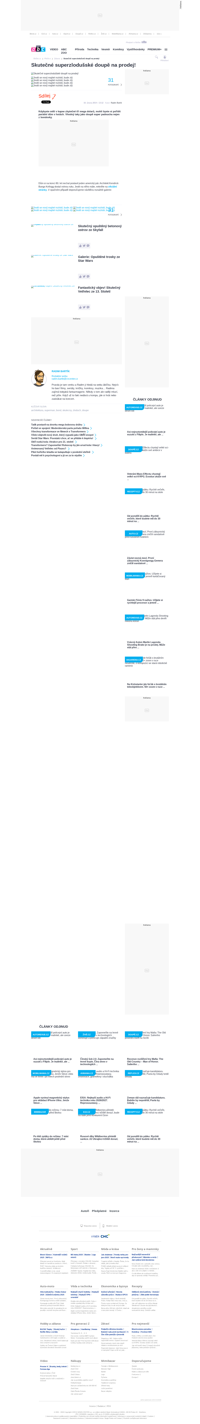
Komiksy (118, 49)
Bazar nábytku (106, 1391)
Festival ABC (146, 1332)
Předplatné (99, 1211)
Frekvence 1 (136, 1374)
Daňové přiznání (108, 1292)
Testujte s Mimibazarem (109, 1366)
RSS (109, 1406)
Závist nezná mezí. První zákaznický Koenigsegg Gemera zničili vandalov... (53, 1299)
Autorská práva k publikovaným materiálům (62, 1416)
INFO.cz (49, 1257)
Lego (103, 1374)
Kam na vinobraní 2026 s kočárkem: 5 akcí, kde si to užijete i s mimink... (145, 1270)
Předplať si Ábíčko (133, 42)
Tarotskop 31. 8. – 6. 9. (79, 1333)
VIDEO (54, 49)
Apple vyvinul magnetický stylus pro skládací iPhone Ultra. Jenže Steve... (84, 1312)
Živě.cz (104, 34)
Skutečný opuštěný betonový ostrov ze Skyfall (100, 228)
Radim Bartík (116, 103)
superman (50, 410)
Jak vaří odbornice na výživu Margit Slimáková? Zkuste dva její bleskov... (145, 1304)
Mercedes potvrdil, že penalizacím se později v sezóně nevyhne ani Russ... (53, 1309)
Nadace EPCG (122, 1295)
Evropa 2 (135, 1377)
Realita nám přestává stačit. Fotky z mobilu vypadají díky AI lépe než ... (83, 1302)
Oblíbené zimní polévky (141, 1292)
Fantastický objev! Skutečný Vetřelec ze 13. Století (99, 289)
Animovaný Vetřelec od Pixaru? (49, 448)
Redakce (101, 1406)
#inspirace (75, 1329)
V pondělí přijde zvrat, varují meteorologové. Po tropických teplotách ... (54, 1272)
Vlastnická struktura (76, 1418)
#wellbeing (85, 1329)
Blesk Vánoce (46, 1255)
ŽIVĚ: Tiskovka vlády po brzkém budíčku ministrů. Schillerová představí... (51, 1267)
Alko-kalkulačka (47, 1292)
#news (94, 1329)
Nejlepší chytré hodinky (81, 1292)
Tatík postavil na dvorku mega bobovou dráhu (56, 424)
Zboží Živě (74, 1369)
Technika (92, 49)
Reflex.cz (92, 34)
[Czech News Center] (105, 1236)
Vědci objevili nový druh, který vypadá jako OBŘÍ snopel (62, 435)
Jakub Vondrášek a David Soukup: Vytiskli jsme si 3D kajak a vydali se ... (53, 1337)
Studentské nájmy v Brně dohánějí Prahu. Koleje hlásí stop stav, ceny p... (114, 1299)
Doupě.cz (79, 34)
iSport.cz (66, 34)
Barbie (103, 1372)
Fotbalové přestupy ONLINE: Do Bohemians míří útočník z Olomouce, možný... (84, 1267)
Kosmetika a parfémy (108, 1380)
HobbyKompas (76, 1383)
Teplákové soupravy (108, 1383)
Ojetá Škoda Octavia (78, 1391)
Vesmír (105, 49)
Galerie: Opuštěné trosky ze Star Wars (99, 258)
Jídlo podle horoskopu (149, 1295)
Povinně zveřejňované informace (135, 1418)
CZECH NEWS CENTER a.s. (82, 1412)
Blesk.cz (33, 34)
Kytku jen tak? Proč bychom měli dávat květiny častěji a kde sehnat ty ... (84, 1342)
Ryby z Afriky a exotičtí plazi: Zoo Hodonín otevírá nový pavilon (143, 1337)
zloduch (77, 410)
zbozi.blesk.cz (76, 1377)
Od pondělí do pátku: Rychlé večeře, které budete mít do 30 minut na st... (145, 1299)
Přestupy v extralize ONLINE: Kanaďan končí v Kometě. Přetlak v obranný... (85, 1262)
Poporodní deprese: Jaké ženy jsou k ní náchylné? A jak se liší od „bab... (114, 1349)
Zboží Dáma (75, 1374)
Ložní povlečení (106, 1388)
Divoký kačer (59, 1329)
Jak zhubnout (107, 1255)
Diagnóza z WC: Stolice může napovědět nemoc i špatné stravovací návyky (114, 1339)
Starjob (134, 1366)
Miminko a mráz (150, 1257)
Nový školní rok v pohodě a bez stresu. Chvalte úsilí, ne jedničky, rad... (146, 1265)
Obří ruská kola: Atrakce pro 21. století (52, 442)
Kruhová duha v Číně (47, 1373)
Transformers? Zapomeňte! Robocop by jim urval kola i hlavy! (65, 445)
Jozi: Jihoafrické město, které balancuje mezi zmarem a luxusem (54, 1342)
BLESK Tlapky (46, 1329)
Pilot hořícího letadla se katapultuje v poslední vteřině (61, 452)
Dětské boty (105, 1385)
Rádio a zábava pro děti (140, 1372)
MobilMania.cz (117, 34)
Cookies (150, 1416)
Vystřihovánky (136, 49)
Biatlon (88, 1255)
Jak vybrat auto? (77, 1394)
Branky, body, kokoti (58, 1367)
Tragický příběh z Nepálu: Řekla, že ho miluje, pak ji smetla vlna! (115, 1262)
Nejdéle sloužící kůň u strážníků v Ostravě (52, 1379)
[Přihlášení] (165, 56)
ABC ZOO (64, 51)
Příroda (79, 49)
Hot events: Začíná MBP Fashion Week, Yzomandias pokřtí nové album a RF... (84, 1337)
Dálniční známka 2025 (55, 1295)
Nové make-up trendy (120, 1257)
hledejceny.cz (75, 1366)
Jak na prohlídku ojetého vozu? (82, 1380)
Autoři (85, 1211)
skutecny (67, 410)
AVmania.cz (133, 34)
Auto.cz (55, 34)
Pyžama (104, 1377)
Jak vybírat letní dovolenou (143, 1260)
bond (58, 410)
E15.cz (44, 34)
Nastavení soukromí (60, 1418)
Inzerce (114, 1211)
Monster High (106, 1369)
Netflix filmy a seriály (49, 1332)
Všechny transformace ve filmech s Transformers (58, 431)
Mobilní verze (112, 1226)
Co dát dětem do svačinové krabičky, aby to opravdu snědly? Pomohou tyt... (145, 1274)
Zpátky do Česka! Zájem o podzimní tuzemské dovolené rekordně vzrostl (53, 1346)
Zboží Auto (74, 1388)
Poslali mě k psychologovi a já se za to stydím (56, 455)
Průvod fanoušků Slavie (48, 1376)
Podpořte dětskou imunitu (112, 1329)
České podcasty (137, 1369)
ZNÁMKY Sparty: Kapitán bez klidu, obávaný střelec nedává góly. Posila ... (84, 1272)
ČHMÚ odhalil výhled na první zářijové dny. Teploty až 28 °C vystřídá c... (114, 1267)
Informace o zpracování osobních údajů (132, 1416)
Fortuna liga (45, 1369)
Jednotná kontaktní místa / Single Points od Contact (103, 1418)
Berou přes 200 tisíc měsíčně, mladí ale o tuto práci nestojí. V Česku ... (115, 1309)
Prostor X (44, 1367)
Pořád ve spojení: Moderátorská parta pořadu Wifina (60, 428)
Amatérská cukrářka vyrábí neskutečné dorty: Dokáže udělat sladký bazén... (143, 1309)
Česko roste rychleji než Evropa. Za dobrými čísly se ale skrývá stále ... (114, 1304)
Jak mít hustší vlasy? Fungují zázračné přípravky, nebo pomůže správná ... (146, 1346)
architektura (37, 410)
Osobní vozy (75, 1372)
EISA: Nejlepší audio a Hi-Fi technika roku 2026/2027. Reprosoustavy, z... (84, 1307)
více (158, 34)
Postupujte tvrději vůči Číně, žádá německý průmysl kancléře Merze (52, 1304)
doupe (85, 410)
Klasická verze (90, 1226)
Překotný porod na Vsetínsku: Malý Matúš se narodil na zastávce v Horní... (54, 1262)
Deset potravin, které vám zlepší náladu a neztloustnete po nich (112, 1344)
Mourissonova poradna (141, 1329)
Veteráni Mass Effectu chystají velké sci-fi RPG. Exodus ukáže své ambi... (145, 1342)
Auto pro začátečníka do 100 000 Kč (84, 1385)
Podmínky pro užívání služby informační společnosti (97, 1416)
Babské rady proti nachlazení (113, 1332)
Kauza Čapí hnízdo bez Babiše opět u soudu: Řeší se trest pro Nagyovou (114, 1272)
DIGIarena (147, 34)
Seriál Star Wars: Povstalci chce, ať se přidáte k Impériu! (62, 438)
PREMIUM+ (155, 49)
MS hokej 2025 (77, 1255)
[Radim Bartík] (39, 386)
